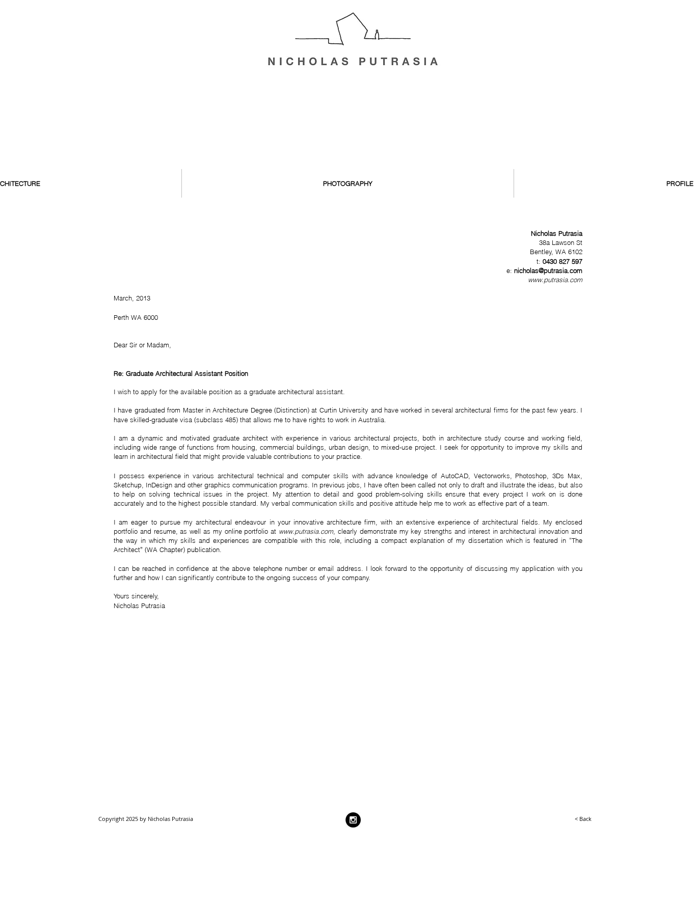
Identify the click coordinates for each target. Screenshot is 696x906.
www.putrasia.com (555, 280)
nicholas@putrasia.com (548, 270)
